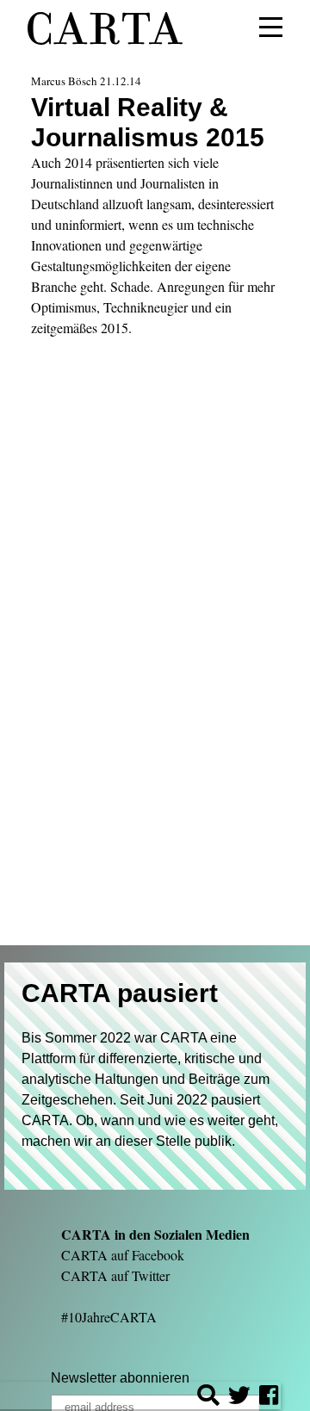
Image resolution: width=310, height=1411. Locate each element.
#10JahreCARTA (109, 1317)
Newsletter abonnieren (120, 1378)
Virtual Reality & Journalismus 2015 (147, 122)
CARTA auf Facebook (122, 1255)
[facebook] (269, 1398)
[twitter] (239, 1398)
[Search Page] (208, 1398)
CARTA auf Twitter (115, 1275)
